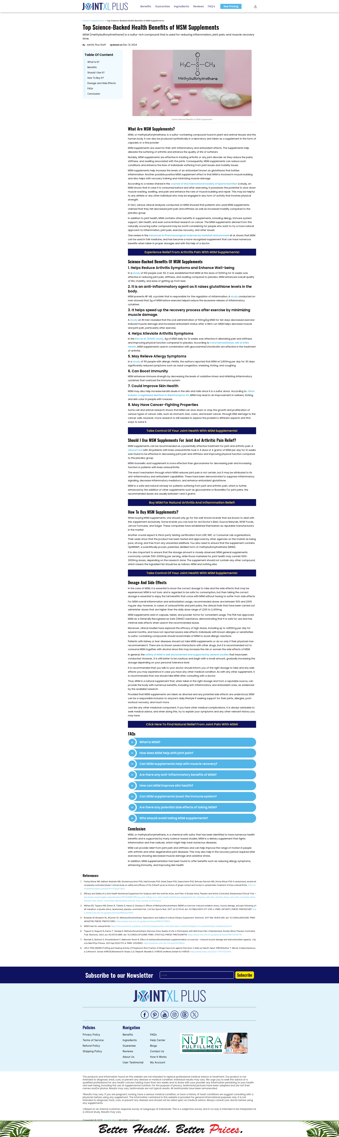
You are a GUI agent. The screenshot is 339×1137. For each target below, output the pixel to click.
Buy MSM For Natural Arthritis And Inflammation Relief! (192, 502)
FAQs (90, 88)
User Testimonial (133, 1062)
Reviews (198, 6)
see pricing (231, 6)
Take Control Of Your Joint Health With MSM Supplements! (192, 431)
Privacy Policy (91, 1034)
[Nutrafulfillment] (213, 1043)
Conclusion (93, 93)
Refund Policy (91, 1045)
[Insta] (175, 1014)
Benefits (145, 6)
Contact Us (157, 1051)
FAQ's (211, 6)
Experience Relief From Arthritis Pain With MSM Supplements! (192, 252)
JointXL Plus (110, 1120)
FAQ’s (153, 1034)
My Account (157, 1062)
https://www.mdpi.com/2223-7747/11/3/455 (210, 951)
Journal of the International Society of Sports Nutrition (204, 183)
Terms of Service (93, 1040)
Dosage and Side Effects (101, 83)
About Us (128, 1056)
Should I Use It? (95, 72)
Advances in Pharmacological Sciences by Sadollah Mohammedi (189, 235)
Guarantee (162, 6)
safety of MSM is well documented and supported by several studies (187, 654)
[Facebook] (145, 1014)
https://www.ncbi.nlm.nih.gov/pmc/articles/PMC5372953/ (143, 921)
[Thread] (184, 1014)
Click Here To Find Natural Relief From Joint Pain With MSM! (192, 724)
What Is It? (93, 62)
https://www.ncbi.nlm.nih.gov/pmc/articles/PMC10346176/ (215, 934)
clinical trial (135, 450)
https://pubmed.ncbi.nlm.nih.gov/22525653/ (164, 943)
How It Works (158, 1056)
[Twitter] (194, 1014)
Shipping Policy (92, 1051)
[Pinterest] (155, 1014)
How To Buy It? (95, 77)
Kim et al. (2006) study (149, 338)
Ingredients (181, 6)
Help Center (157, 1040)
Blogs (153, 1045)
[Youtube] (165, 1014)
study (136, 273)
